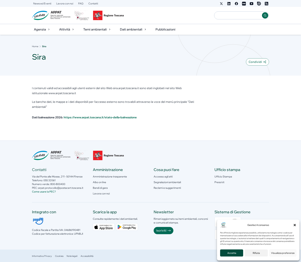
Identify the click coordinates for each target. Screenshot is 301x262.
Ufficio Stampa (223, 176)
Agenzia (40, 29)
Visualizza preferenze (283, 252)
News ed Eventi (42, 3)
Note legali (72, 256)
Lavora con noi (64, 3)
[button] (294, 225)
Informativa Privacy (42, 256)
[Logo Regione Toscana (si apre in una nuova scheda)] (109, 15)
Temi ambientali (95, 29)
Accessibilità (87, 256)
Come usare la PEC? (44, 191)
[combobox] (238, 15)
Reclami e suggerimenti (167, 187)
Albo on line (99, 182)
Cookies (59, 256)
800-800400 (57, 184)
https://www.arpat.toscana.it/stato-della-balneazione (100, 117)
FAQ (80, 3)
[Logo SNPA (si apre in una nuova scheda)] (81, 15)
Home (35, 46)
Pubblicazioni (165, 29)
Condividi (255, 62)
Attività (64, 29)
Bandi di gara (100, 187)
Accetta (231, 252)
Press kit (219, 182)
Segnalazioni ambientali (167, 182)
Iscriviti (161, 230)
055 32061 (49, 180)
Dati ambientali (131, 29)
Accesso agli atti (163, 176)
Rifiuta (256, 252)
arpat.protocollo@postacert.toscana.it (60, 187)
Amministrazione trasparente (110, 176)
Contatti (93, 3)
